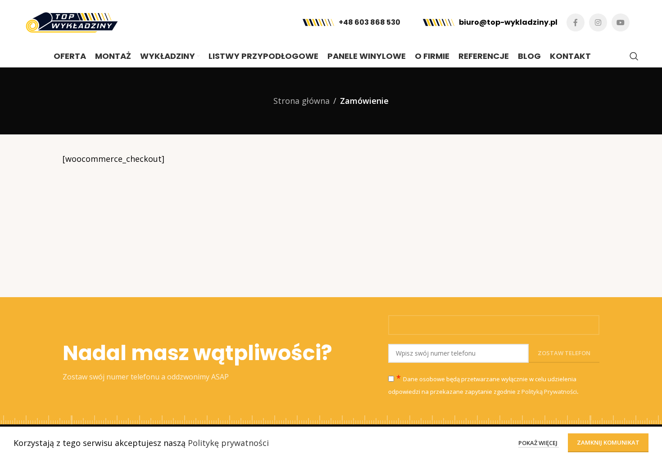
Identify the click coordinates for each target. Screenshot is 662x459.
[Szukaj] (634, 56)
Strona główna (301, 100)
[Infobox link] (351, 22)
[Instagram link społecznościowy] (598, 22)
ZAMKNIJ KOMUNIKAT (608, 442)
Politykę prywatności (228, 442)
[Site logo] (71, 21)
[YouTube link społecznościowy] (621, 22)
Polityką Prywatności (549, 392)
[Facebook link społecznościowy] (576, 22)
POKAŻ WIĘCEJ (538, 443)
